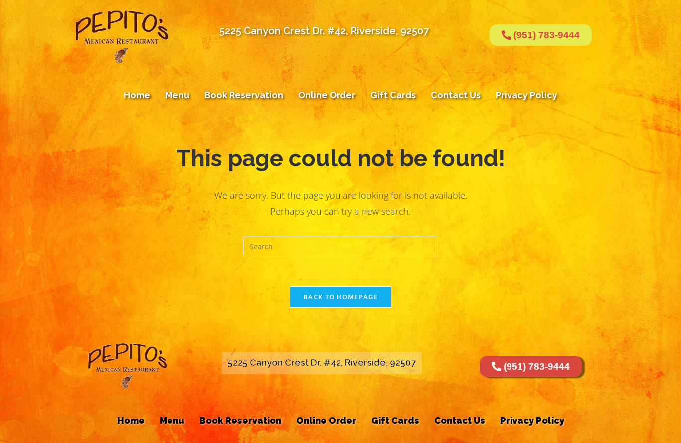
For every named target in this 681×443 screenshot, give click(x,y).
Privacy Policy (526, 95)
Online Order (326, 95)
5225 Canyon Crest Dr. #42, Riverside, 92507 (324, 31)
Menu (177, 95)
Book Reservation (243, 95)
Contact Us (456, 95)
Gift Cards (393, 95)
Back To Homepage (340, 296)
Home (137, 95)
